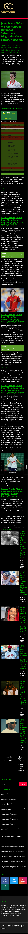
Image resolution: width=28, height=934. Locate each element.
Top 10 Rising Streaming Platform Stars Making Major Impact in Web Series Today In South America (13, 813)
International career (8, 118)
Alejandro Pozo (14, 358)
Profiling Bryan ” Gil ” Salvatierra (9, 113)
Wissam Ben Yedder (13, 265)
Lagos (5, 527)
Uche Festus (3, 43)
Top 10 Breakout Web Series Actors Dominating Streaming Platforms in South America (13, 809)
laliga (8, 527)
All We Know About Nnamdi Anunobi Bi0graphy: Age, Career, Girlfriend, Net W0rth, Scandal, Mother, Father (23, 619)
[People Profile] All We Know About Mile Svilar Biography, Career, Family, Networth (12, 492)
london (13, 527)
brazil (14, 525)
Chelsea (16, 525)
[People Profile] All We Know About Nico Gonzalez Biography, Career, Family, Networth (12, 318)
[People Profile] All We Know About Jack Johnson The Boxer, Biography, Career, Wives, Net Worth (13, 799)
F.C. (7, 403)
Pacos (10, 403)
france (21, 525)
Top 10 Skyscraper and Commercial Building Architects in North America (12, 837)
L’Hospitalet (8, 192)
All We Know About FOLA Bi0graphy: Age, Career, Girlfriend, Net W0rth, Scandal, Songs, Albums (23, 731)
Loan (11, 527)
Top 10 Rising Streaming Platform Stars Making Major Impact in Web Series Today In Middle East (13, 823)
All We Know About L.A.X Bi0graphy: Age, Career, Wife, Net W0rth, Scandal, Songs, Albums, (23, 694)
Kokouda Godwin (23, 602)
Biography (10, 525)
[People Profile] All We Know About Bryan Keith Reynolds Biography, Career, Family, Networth (12, 389)
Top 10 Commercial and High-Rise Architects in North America (13, 832)
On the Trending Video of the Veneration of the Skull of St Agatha (12, 794)
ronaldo (22, 527)
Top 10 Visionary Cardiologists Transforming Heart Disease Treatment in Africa (13, 804)
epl (19, 525)
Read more (3, 893)
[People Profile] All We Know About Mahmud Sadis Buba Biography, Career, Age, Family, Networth (23, 583)
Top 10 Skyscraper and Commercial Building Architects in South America (12, 828)
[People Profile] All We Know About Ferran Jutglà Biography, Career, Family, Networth (12, 221)
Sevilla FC (7, 202)
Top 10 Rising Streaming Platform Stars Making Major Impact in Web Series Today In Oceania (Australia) (13, 818)
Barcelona (6, 525)
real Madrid (17, 527)
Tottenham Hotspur (8, 117)
